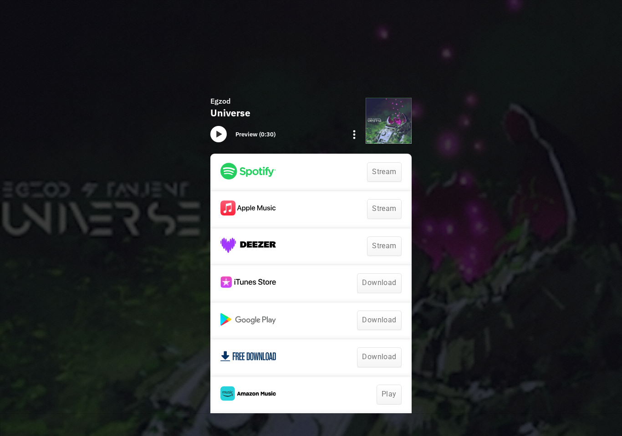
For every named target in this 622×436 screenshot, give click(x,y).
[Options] (354, 135)
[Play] (218, 134)
